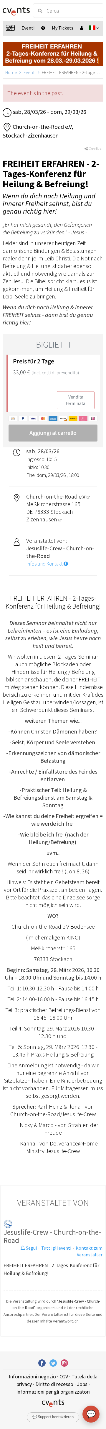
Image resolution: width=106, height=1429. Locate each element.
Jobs (82, 1384)
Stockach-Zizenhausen (50, 515)
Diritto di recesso (54, 1384)
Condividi (95, 148)
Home (11, 72)
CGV (63, 1376)
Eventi (29, 72)
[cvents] (15, 10)
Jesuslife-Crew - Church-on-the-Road (52, 1236)
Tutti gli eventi (56, 1248)
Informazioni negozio (32, 1376)
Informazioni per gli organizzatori (53, 1391)
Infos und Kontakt (45, 564)
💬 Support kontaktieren (53, 1417)
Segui (31, 1248)
